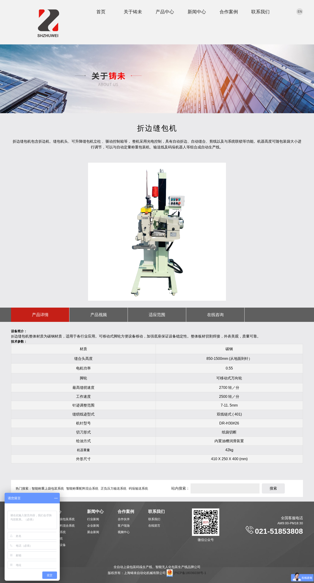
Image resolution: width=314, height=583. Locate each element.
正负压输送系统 (55, 532)
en (300, 11)
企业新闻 (93, 525)
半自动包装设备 (55, 545)
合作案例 (229, 11)
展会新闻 (93, 532)
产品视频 (98, 314)
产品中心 (165, 11)
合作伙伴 (124, 519)
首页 (101, 11)
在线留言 (154, 525)
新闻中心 (197, 11)
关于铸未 (133, 11)
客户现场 (124, 525)
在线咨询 (215, 314)
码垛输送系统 (138, 488)
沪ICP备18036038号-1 (190, 573)
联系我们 (260, 11)
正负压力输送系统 (113, 488)
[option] (157, 232)
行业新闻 (93, 519)
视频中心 (124, 532)
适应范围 (157, 314)
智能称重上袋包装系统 (48, 488)
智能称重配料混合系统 (82, 488)
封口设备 (51, 551)
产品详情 (40, 314)
